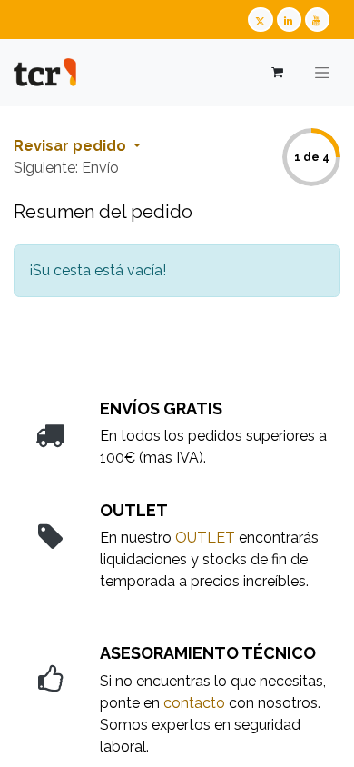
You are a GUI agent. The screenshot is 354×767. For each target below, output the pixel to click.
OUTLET (205, 537)
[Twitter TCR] (260, 19)
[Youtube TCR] (317, 19)
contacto (194, 703)
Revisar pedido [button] (72, 145)
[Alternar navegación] (322, 73)
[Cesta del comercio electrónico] (276, 72)
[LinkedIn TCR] (289, 19)
